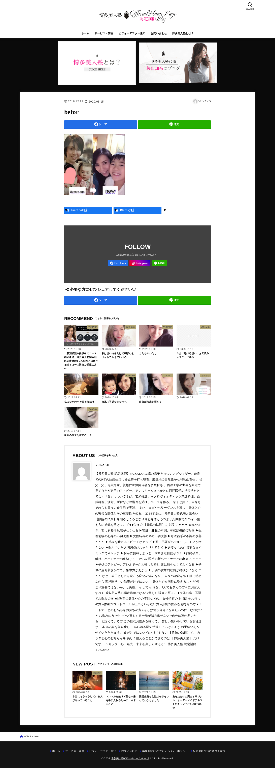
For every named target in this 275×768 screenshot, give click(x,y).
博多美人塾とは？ (183, 33)
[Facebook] (118, 263)
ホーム (85, 33)
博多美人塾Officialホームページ (130, 758)
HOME (27, 736)
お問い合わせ (159, 33)
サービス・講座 (104, 33)
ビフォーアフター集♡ (132, 33)
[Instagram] (139, 263)
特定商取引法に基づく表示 (209, 750)
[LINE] (159, 263)
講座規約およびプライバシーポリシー (165, 750)
